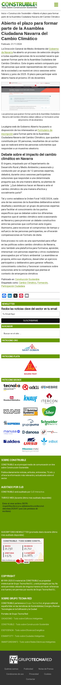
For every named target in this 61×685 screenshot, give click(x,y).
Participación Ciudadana (13, 286)
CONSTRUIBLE (19, 5)
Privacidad (34, 674)
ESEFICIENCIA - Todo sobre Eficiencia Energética (22, 630)
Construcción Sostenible (19, 13)
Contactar (30, 679)
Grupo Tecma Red (34, 603)
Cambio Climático (27, 282)
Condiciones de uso (15, 674)
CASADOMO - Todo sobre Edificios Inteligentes (22, 618)
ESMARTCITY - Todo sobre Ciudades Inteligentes (22, 636)
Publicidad (28, 669)
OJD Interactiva (37, 492)
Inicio (3, 13)
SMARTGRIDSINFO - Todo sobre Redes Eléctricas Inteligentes (28, 642)
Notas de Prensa (46, 669)
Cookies (47, 674)
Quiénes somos (11, 669)
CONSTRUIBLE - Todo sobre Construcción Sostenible (25, 624)
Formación (42, 282)
